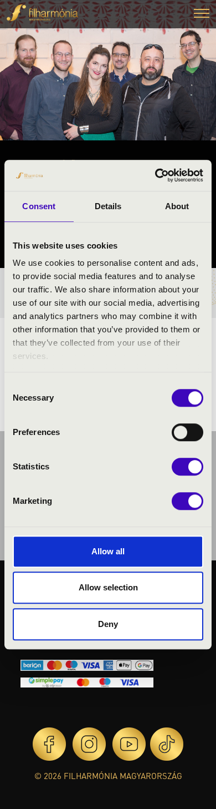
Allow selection (108, 587)
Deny (108, 624)
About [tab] (177, 206)
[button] (201, 15)
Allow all (108, 551)
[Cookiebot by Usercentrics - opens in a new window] (155, 175)
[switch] (187, 432)
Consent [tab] (38, 206)
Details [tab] (108, 206)
